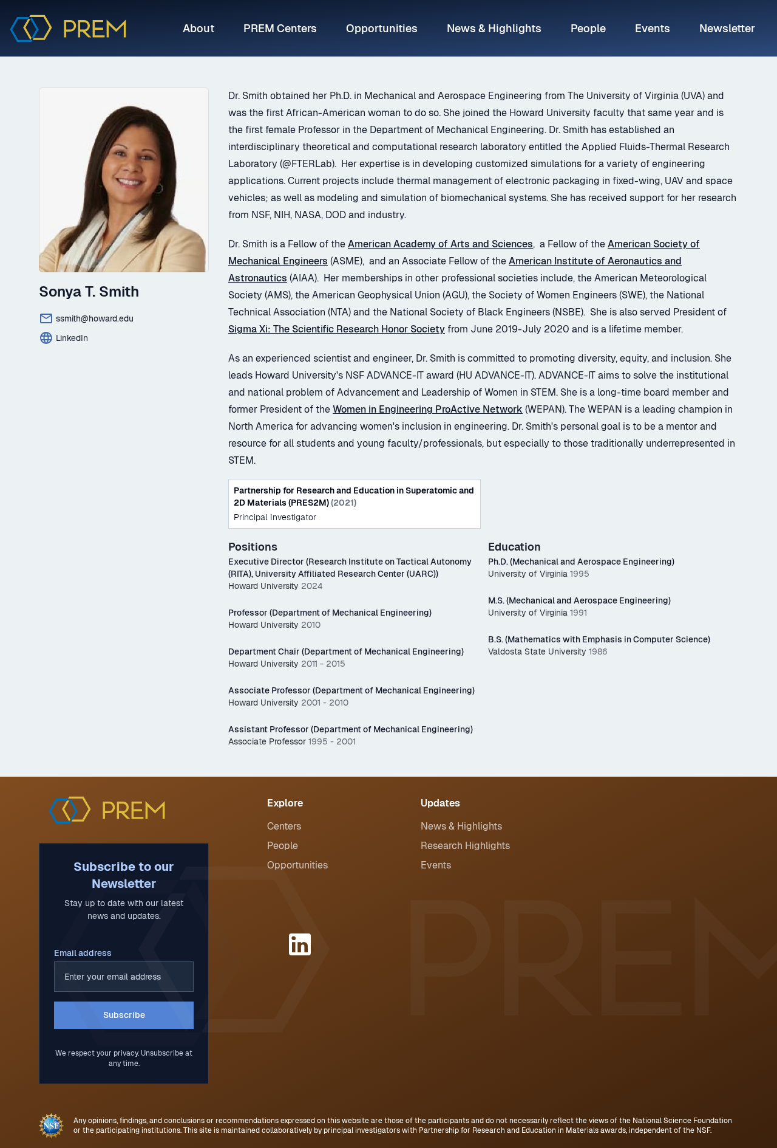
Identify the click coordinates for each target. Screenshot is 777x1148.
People (588, 28)
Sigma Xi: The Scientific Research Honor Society (336, 329)
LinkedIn (72, 337)
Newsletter (727, 28)
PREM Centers (280, 28)
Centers (284, 826)
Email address (83, 952)
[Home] (68, 28)
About (198, 28)
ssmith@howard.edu (95, 318)
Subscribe (124, 1014)
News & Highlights (494, 28)
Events (652, 28)
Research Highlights (465, 845)
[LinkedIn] (301, 944)
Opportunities (382, 28)
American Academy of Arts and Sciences (440, 244)
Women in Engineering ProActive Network (428, 409)
